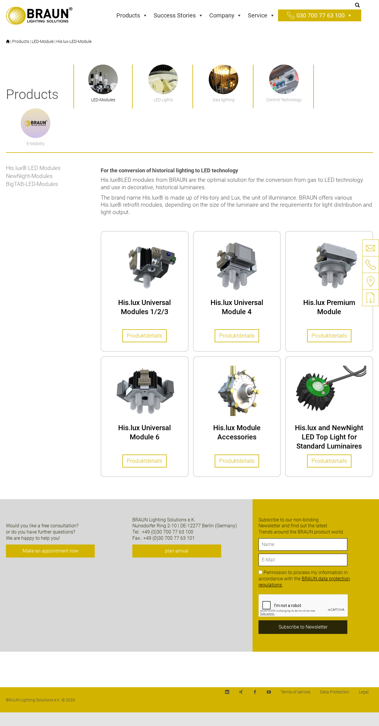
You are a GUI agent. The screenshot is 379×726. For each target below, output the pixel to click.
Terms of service (295, 692)
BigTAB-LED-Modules (32, 184)
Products (128, 15)
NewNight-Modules (29, 176)
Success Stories (175, 15)
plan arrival (176, 551)
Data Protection (334, 692)
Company (221, 15)
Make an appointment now (50, 551)
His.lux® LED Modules (33, 168)
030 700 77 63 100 (320, 15)
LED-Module (43, 41)
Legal (364, 692)
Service (257, 15)
